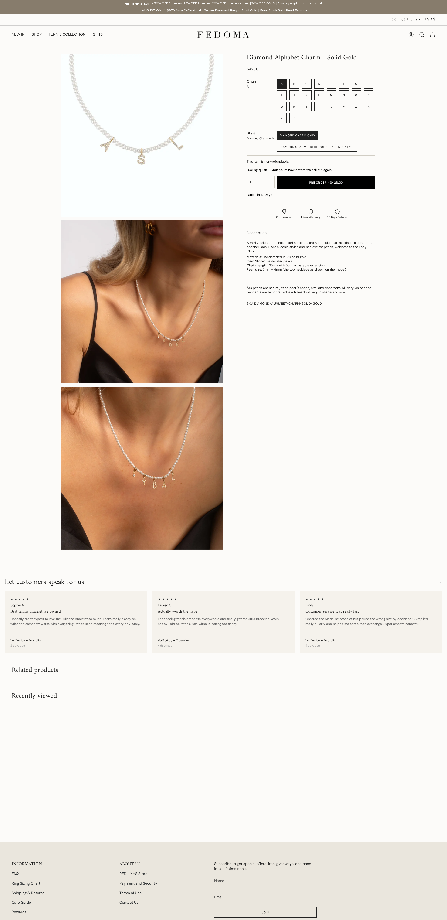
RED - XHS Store (133, 873)
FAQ (15, 873)
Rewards (19, 912)
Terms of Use (130, 892)
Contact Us (129, 902)
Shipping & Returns (28, 892)
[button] (36, 35)
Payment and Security (138, 883)
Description (257, 232)
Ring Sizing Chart (26, 883)
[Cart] (432, 35)
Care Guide (21, 902)
